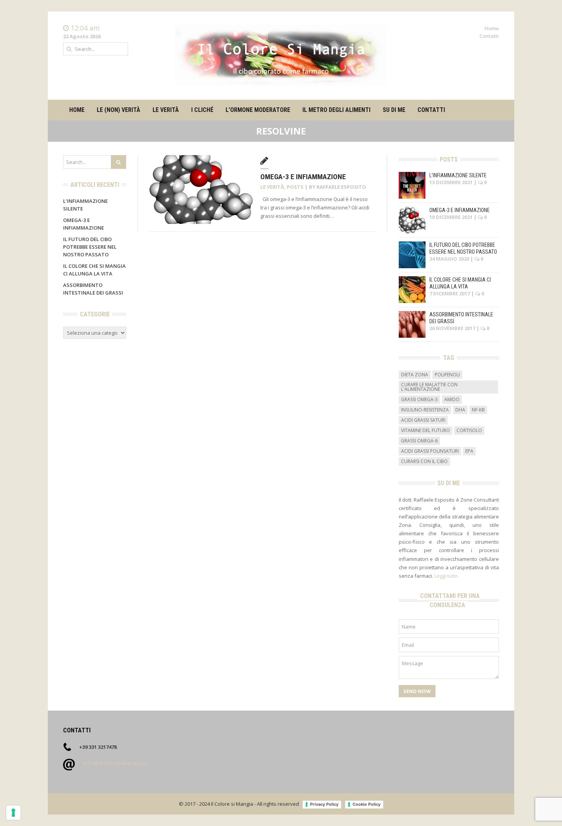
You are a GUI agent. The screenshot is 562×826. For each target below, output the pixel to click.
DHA (460, 410)
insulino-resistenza (425, 410)
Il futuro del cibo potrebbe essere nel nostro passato (90, 247)
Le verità (166, 109)
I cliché (202, 109)
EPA (469, 451)
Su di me (394, 109)
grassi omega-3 (419, 399)
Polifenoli (447, 374)
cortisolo (469, 430)
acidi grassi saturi (423, 420)
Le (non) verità (118, 109)
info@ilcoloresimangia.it (115, 763)
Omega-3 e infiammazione (303, 176)
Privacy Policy (324, 804)
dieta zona (414, 374)
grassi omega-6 (419, 440)
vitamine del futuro (425, 430)
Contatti (489, 35)
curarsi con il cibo (424, 461)
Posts (295, 186)
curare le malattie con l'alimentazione (429, 386)
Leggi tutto (446, 575)
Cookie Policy (366, 804)
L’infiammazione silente (458, 175)
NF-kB (478, 410)
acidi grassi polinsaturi (430, 451)
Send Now (417, 691)
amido (452, 399)
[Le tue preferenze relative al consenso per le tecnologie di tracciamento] (13, 812)
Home (491, 28)
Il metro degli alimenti (336, 109)
